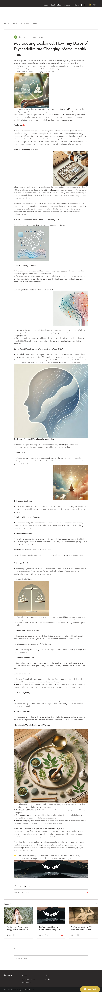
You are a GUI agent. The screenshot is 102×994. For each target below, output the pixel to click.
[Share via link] (30, 886)
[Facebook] (81, 5)
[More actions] (86, 37)
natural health (25, 23)
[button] (95, 23)
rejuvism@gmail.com (28, 980)
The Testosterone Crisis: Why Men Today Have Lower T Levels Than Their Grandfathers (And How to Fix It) (83, 928)
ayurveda (35, 23)
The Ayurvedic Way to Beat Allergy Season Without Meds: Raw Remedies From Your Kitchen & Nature (18, 928)
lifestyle (15, 23)
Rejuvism (8, 975)
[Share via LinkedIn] (25, 886)
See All (96, 904)
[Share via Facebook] (15, 886)
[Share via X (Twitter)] (20, 886)
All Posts (6, 23)
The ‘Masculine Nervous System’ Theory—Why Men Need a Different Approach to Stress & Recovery (50, 928)
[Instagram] (84, 5)
